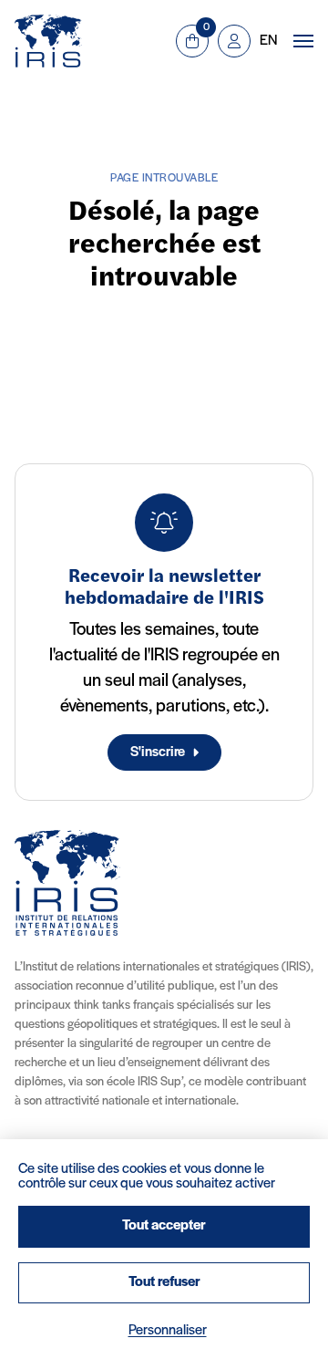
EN (268, 41)
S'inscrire (157, 752)
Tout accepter (164, 1226)
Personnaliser (167, 1330)
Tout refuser (164, 1282)
